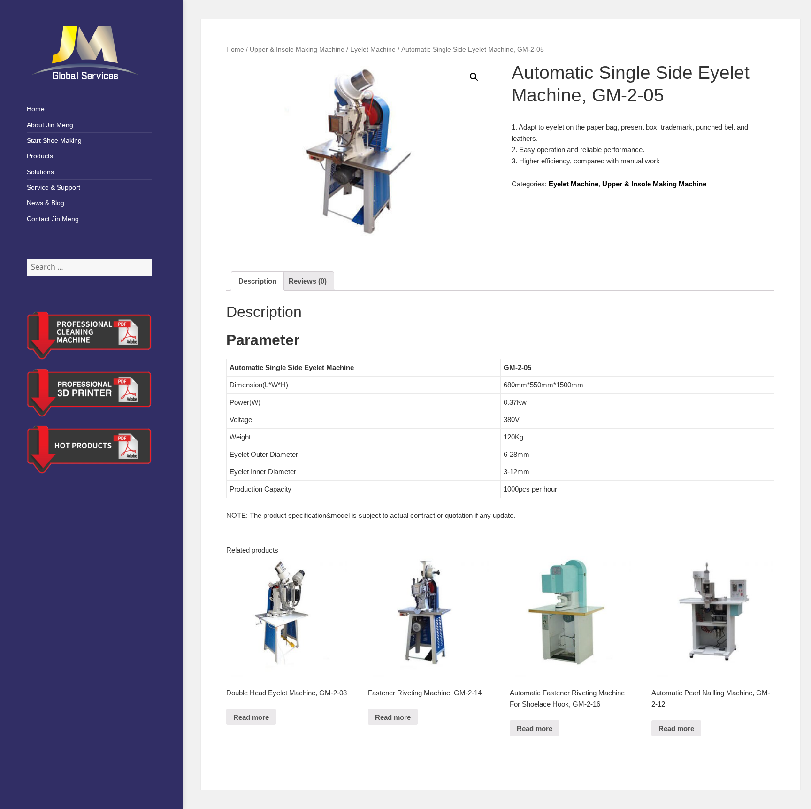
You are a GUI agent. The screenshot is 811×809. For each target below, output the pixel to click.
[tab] (257, 281)
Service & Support (53, 187)
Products (40, 156)
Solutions (40, 172)
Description (257, 281)
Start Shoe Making (54, 140)
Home (36, 109)
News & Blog (45, 203)
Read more (251, 717)
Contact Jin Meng (53, 219)
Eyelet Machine (373, 49)
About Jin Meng (50, 125)
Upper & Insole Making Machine (297, 49)
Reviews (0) (308, 281)
